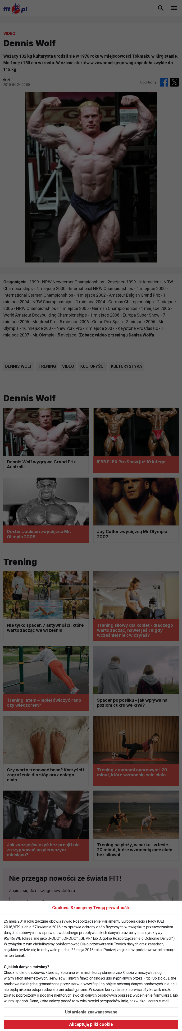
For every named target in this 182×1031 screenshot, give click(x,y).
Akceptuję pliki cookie (91, 1024)
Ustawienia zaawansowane (91, 1011)
